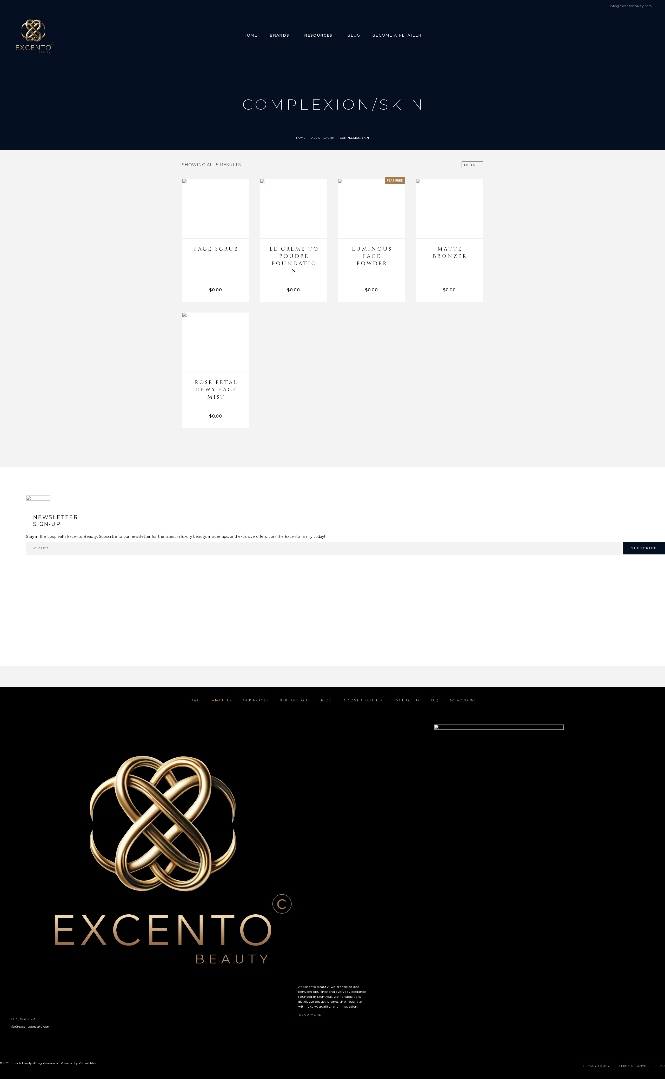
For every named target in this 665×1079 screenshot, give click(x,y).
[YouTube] (32, 1039)
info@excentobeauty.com (631, 6)
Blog (353, 35)
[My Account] (638, 35)
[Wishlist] (650, 35)
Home (250, 35)
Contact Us (407, 700)
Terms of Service (634, 1066)
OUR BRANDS (256, 700)
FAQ (435, 700)
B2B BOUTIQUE (294, 700)
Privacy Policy (596, 1066)
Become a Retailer (397, 35)
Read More (310, 1014)
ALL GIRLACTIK (322, 137)
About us (221, 700)
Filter (470, 165)
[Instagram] (12, 1039)
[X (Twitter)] (22, 1039)
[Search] (627, 35)
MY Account (463, 700)
